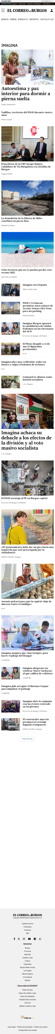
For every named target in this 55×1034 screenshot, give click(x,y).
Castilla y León (27, 958)
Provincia (27, 951)
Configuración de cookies (27, 1030)
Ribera (13, 19)
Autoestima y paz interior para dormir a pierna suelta (25, 94)
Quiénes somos (27, 924)
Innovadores (27, 977)
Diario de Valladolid (27, 996)
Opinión (27, 980)
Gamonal (22, 4)
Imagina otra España (35, 284)
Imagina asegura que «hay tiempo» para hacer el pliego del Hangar (24, 654)
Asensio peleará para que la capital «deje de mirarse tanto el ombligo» (26, 603)
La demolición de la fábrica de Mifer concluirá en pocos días (21, 220)
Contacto (27, 930)
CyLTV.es (27, 1003)
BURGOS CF (23, 19)
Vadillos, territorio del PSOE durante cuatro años (26, 114)
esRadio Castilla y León (27, 1006)
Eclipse (14, 4)
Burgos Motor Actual (27, 967)
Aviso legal (12, 1027)
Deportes (27, 954)
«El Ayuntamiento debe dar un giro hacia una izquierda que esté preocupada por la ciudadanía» (27, 550)
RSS (27, 933)
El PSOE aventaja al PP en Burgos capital (24, 498)
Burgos (5, 19)
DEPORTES (34, 19)
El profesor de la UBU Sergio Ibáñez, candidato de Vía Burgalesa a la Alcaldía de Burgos (26, 166)
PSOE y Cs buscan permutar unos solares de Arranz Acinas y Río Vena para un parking (38, 307)
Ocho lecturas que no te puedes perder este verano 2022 (26, 271)
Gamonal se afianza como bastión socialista (37, 378)
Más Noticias (27, 739)
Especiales (27, 964)
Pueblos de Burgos (34, 4)
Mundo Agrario (27, 974)
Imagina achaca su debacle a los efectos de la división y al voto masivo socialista (26, 440)
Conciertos (46, 4)
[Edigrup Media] (27, 1017)
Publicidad (27, 927)
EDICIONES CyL (46, 1)
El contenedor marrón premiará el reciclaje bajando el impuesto (36, 722)
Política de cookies (40, 1027)
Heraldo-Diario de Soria (27, 1000)
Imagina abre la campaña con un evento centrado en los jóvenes (37, 704)
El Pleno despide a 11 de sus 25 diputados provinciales (36, 346)
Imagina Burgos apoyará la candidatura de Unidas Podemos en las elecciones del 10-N (38, 327)
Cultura (27, 961)
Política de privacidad (25, 1027)
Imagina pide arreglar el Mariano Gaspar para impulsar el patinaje (25, 687)
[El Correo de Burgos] (27, 10)
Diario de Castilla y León (27, 993)
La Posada (27, 971)
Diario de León (27, 990)
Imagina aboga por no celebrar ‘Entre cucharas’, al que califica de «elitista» (38, 671)
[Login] (52, 10)
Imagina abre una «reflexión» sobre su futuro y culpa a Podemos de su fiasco (23, 363)
